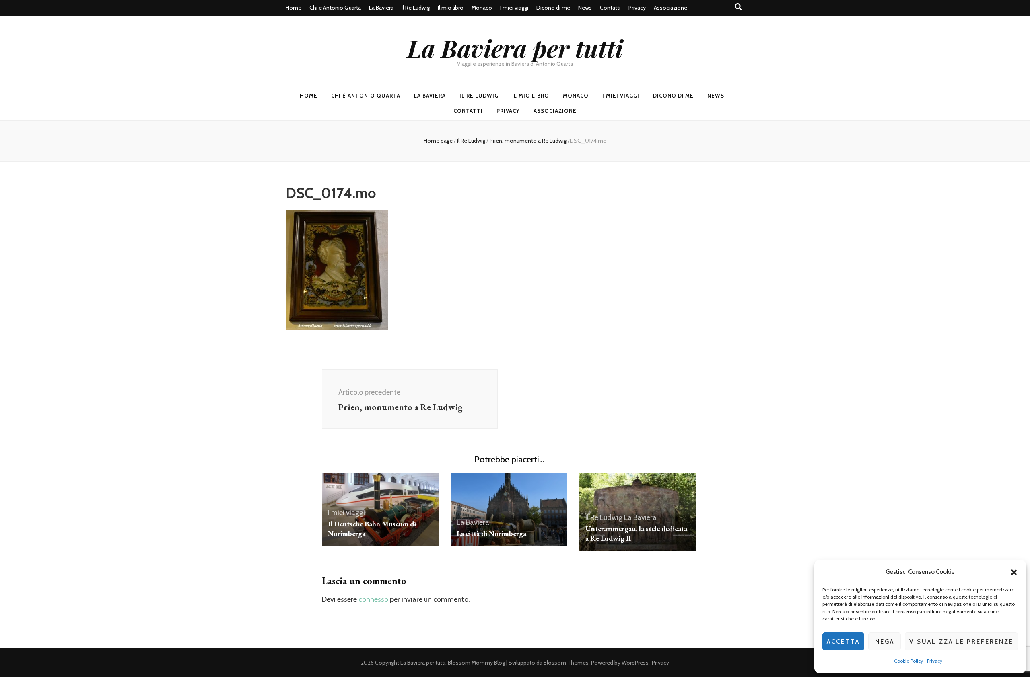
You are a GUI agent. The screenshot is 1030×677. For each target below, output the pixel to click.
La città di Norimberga (491, 533)
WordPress (635, 662)
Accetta (843, 641)
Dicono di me (553, 7)
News (585, 7)
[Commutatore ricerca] (738, 7)
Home (293, 7)
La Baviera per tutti (515, 48)
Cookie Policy (908, 661)
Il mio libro (451, 7)
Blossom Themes (566, 662)
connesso (373, 599)
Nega (884, 641)
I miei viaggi (514, 7)
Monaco (482, 7)
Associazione (670, 7)
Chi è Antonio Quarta (335, 7)
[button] (1014, 572)
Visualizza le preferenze (961, 641)
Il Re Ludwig (416, 7)
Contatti (610, 7)
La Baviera (381, 7)
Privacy (934, 661)
